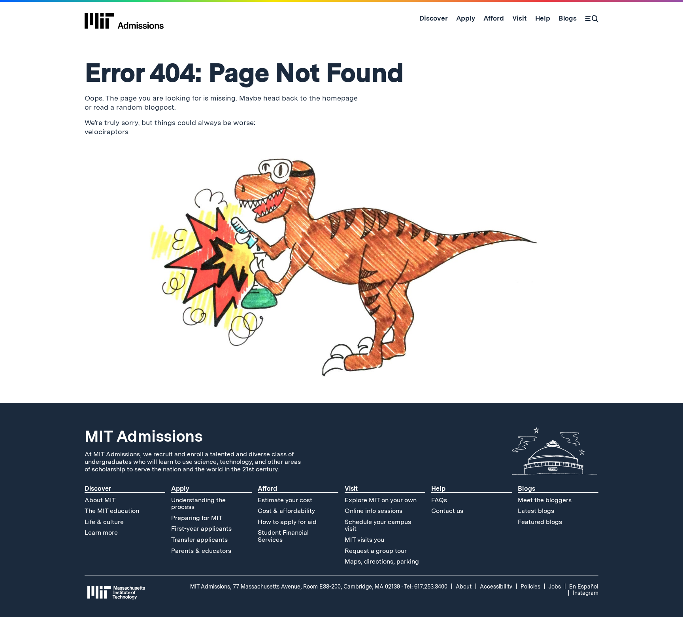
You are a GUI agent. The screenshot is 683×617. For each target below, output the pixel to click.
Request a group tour (376, 550)
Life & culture (104, 522)
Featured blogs (540, 522)
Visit (351, 488)
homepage (340, 98)
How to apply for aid (287, 522)
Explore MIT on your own (381, 500)
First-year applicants (201, 528)
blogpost (159, 107)
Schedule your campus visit (378, 525)
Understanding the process (198, 503)
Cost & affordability (286, 510)
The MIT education (112, 510)
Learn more (101, 532)
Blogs (526, 488)
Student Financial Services (283, 536)
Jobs (555, 586)
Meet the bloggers (545, 500)
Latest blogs (536, 510)
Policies (530, 586)
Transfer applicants (199, 539)
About (464, 586)
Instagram (585, 593)
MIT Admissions (143, 436)
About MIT (100, 500)
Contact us (447, 510)
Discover (98, 488)
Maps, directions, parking (382, 561)
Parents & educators (201, 550)
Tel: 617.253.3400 (425, 586)
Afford (267, 488)
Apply (180, 488)
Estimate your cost (285, 500)
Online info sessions (373, 510)
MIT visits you (364, 539)
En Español (583, 586)
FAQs (439, 500)
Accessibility (496, 586)
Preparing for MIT (197, 518)
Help (438, 488)
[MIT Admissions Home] (124, 18)
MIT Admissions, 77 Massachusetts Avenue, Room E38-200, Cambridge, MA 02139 (295, 586)
